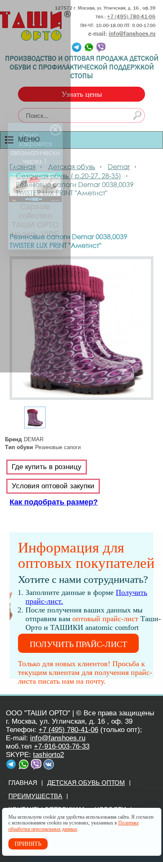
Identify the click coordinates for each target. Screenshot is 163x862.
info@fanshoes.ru (132, 34)
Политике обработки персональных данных (73, 826)
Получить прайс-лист (78, 644)
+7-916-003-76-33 (61, 746)
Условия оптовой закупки (53, 486)
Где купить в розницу (47, 467)
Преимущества (35, 796)
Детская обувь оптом (86, 782)
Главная (22, 782)
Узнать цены (81, 94)
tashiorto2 (48, 755)
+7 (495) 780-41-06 (68, 730)
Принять (28, 844)
